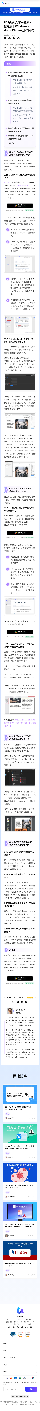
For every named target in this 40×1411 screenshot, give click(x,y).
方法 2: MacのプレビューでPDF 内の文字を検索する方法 (23, 118)
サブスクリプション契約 (17, 1403)
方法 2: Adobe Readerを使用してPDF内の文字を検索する (23, 90)
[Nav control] (37, 3)
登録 (31, 1389)
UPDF (7, 3)
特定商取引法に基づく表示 (27, 1404)
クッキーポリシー (30, 1403)
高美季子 (6, 35)
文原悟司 (11, 1236)
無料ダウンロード (20, 205)
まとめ (11, 143)
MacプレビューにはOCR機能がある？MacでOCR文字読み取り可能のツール (20, 722)
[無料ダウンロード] (20, 206)
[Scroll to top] (35, 1406)
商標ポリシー (14, 1404)
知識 (7, 1114)
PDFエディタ (23, 185)
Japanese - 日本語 (20, 1396)
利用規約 (6, 1403)
